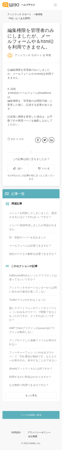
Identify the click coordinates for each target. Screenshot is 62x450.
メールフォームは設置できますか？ (30, 245)
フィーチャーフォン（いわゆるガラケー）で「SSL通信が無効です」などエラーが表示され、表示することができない (33, 356)
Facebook (38, 140)
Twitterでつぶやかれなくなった (27, 299)
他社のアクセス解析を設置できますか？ (33, 253)
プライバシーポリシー (39, 432)
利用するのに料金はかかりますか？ (30, 376)
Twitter (45, 140)
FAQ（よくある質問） (20, 18)
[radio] (18, 168)
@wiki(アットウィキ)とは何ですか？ (30, 368)
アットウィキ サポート (19, 14)
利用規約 (16, 432)
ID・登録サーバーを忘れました (27, 237)
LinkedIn (51, 140)
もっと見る (31, 395)
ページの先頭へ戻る (31, 415)
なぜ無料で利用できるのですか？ (29, 385)
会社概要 (32, 436)
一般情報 (37, 14)
